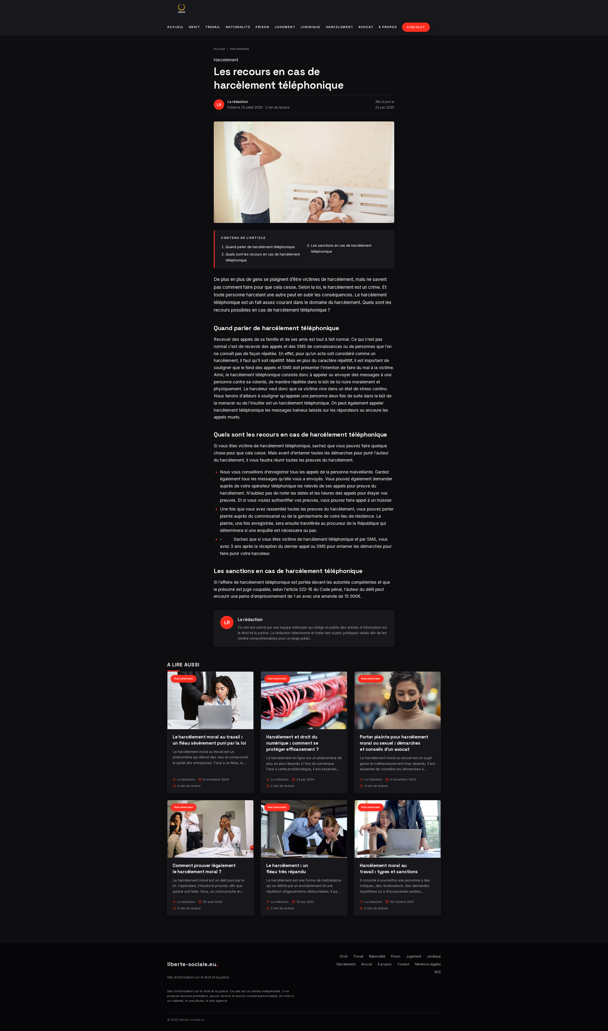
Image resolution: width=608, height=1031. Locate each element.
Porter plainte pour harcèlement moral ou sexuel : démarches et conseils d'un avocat (394, 743)
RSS (438, 972)
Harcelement (339, 27)
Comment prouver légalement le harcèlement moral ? (204, 868)
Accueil (175, 27)
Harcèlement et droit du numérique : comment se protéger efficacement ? (292, 743)
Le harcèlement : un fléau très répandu (287, 868)
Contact (416, 27)
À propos (388, 27)
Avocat (365, 27)
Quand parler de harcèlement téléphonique (260, 247)
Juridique (310, 27)
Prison (262, 27)
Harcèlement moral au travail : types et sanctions (389, 868)
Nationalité (238, 27)
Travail (212, 27)
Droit (194, 27)
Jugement (285, 27)
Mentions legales (428, 964)
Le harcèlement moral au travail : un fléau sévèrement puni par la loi (209, 740)
